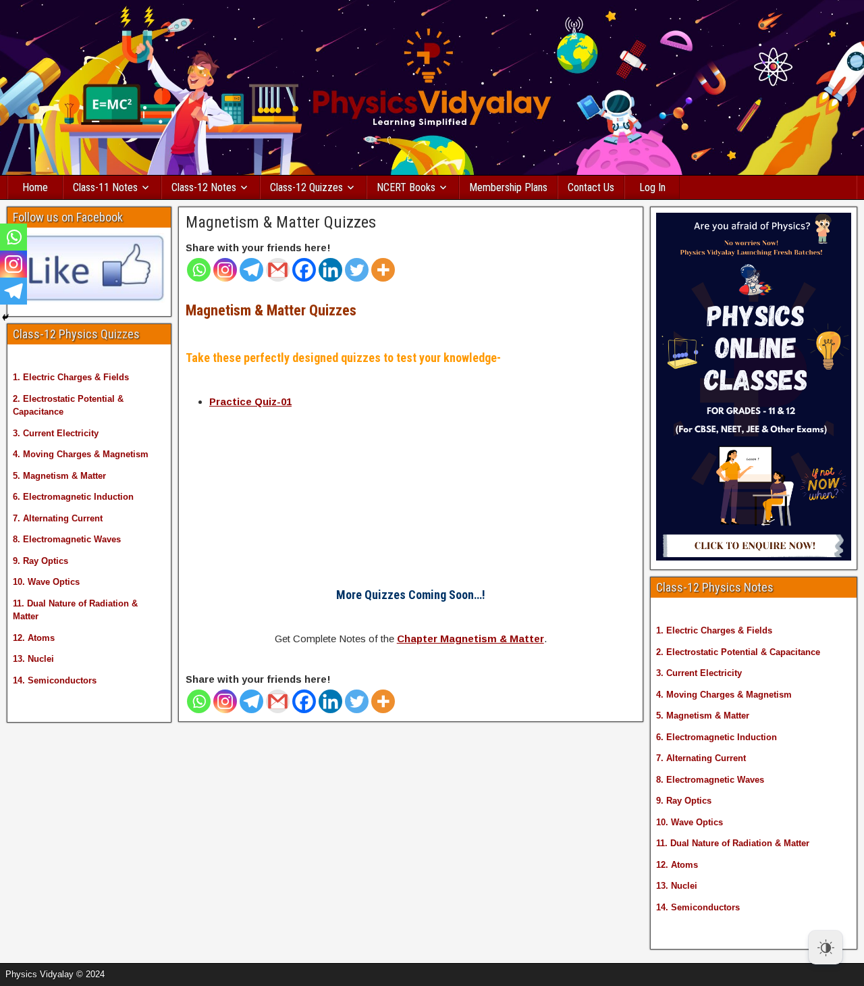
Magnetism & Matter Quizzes (281, 222)
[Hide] (5, 317)
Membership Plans (508, 187)
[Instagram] (225, 270)
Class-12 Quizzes (306, 187)
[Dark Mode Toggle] (825, 947)
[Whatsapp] (199, 270)
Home (35, 187)
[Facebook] (304, 270)
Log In (652, 187)
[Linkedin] (330, 270)
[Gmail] (278, 270)
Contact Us (591, 187)
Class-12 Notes (203, 187)
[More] (383, 270)
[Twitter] (357, 270)
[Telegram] (251, 270)
